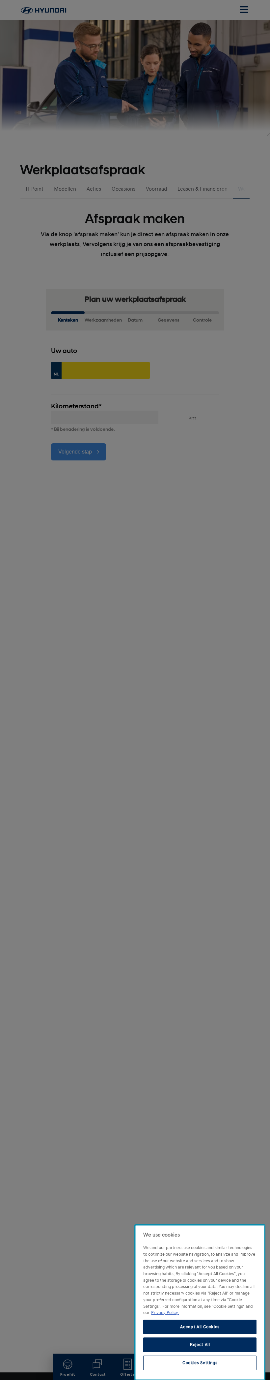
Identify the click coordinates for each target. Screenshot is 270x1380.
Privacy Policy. (165, 1312)
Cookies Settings (200, 1362)
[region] (200, 1302)
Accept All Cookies (200, 1327)
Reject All (200, 1344)
